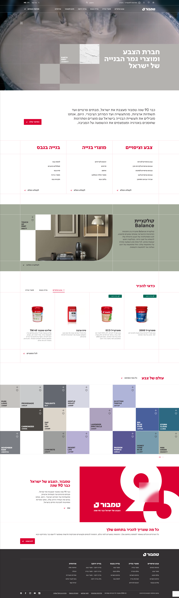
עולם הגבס (116, 571)
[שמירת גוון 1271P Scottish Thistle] (133, 390)
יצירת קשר (73, 583)
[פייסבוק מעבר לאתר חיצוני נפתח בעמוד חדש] (25, 593)
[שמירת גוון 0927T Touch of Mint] (33, 220)
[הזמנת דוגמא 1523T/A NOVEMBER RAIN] (17, 433)
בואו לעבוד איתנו (71, 579)
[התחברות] (144, 2)
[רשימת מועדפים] (148, 2)
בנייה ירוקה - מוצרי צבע (93, 567)
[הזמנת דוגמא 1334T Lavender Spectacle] (110, 410)
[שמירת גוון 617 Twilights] (64, 390)
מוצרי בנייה (135, 567)
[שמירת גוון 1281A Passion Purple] (133, 437)
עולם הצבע (155, 575)
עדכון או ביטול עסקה (59, 593)
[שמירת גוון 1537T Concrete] (64, 437)
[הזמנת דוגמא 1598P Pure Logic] (17, 387)
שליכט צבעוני (154, 583)
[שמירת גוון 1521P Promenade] (41, 390)
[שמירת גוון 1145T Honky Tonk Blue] (156, 437)
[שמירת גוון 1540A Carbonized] (41, 413)
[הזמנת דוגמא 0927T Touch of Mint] (33, 217)
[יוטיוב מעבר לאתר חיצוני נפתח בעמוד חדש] (35, 593)
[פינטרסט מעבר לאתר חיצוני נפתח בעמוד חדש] (21, 593)
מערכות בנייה (134, 579)
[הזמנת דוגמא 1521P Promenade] (40, 387)
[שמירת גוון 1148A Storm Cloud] (176, 413)
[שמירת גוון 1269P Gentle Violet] (87, 390)
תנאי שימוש (84, 593)
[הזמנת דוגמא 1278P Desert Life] (86, 433)
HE (25, 3)
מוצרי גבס (116, 567)
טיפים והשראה (154, 579)
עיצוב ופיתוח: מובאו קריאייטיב (149, 593)
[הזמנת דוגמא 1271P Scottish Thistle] (133, 387)
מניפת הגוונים (154, 567)
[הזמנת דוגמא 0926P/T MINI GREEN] (176, 433)
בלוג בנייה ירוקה (96, 579)
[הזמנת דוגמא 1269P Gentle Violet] (86, 387)
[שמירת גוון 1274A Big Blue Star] (156, 413)
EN (28, 3)
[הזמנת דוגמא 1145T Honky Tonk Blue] (156, 433)
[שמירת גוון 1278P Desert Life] (87, 437)
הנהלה (74, 571)
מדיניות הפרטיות (96, 593)
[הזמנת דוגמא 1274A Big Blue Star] (156, 410)
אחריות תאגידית (71, 575)
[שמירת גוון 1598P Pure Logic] (18, 390)
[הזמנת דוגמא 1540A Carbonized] (40, 410)
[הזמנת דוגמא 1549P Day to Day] (63, 410)
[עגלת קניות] (153, 2)
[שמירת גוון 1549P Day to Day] (64, 413)
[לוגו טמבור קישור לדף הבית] (147, 9)
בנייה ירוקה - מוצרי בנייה (93, 571)
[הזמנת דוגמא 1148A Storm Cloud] (176, 410)
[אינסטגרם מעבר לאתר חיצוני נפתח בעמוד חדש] (30, 593)
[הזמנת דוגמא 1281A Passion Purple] (133, 433)
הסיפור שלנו (72, 567)
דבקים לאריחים (134, 583)
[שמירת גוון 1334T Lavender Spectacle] (110, 413)
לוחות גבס (116, 579)
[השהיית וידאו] (21, 23)
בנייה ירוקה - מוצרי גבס (93, 575)
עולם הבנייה (135, 571)
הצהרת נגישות (73, 593)
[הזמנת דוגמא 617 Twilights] (63, 387)
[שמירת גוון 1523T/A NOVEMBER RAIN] (18, 437)
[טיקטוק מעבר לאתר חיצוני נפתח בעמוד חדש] (39, 593)
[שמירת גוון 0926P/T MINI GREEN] (176, 437)
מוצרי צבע (155, 571)
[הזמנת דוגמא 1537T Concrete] (63, 433)
